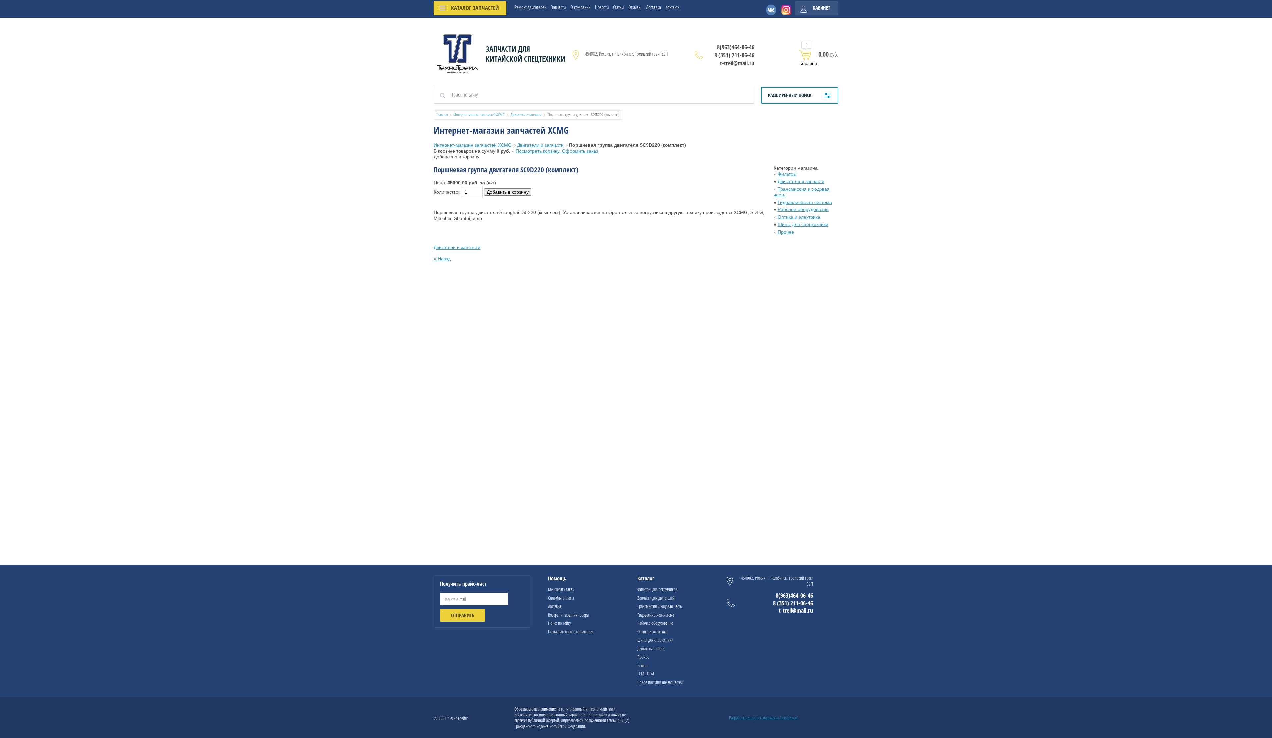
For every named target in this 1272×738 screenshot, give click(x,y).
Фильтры (787, 174)
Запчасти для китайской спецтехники (525, 54)
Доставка (653, 7)
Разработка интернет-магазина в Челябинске (763, 718)
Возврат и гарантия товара (568, 615)
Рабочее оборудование (803, 209)
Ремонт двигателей (530, 7)
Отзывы (634, 7)
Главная (442, 114)
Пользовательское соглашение (571, 631)
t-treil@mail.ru (737, 63)
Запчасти (558, 7)
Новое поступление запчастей (660, 682)
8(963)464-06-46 (735, 47)
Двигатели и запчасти (526, 114)
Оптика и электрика (799, 217)
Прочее (786, 232)
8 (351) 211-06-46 (734, 55)
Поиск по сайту (559, 623)
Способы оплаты (561, 598)
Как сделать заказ (561, 589)
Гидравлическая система (805, 202)
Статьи (618, 7)
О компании (580, 7)
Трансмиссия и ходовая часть (659, 606)
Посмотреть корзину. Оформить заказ (557, 151)
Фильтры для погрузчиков (657, 589)
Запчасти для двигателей (656, 598)
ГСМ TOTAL (646, 673)
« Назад (442, 258)
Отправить (462, 615)
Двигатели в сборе (651, 648)
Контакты (672, 7)
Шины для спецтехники (803, 224)
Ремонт (643, 665)
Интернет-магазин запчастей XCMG (479, 114)
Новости (602, 7)
